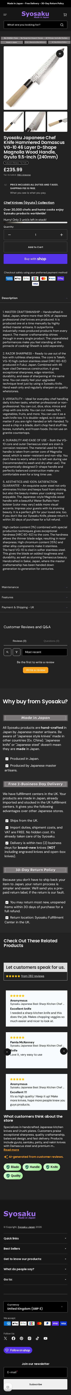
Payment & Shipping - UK (18, 607)
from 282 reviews (32, 976)
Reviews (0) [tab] (19, 640)
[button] (5, 15)
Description (9, 298)
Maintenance (10, 587)
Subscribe (35, 1384)
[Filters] (16, 652)
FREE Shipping (24, 175)
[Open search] (7, 652)
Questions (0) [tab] (51, 640)
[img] (13, 976)
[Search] (62, 25)
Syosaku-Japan (26, 1227)
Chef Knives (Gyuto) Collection (29, 202)
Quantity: (9, 226)
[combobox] (35, 25)
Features (7, 597)
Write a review (35, 670)
